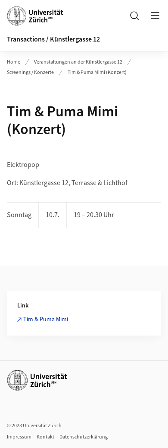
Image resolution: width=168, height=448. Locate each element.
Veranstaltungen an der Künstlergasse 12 (78, 62)
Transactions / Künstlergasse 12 (53, 39)
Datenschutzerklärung (83, 437)
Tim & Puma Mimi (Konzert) (97, 72)
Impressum (19, 437)
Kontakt (45, 437)
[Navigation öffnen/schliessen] (155, 15)
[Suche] (134, 15)
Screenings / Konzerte (30, 72)
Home (13, 62)
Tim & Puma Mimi (45, 319)
